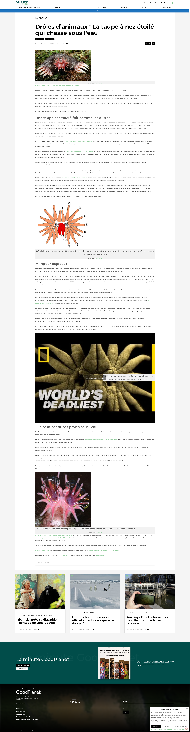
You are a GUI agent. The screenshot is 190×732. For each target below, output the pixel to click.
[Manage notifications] (186, 729)
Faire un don (167, 2)
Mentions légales (126, 730)
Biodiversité (59, 7)
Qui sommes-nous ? (22, 706)
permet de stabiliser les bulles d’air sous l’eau (57, 538)
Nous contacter (21, 711)
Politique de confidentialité (179, 729)
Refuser (166, 726)
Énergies (124, 7)
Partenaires (19, 708)
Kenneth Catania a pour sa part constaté (80, 151)
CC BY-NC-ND (99, 83)
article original (99, 555)
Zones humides (49, 39)
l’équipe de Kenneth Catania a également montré (101, 439)
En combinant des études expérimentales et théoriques (53, 535)
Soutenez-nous (20, 714)
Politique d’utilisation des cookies (161, 729)
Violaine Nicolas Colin (42, 85)
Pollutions (102, 7)
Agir (19, 613)
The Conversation (63, 555)
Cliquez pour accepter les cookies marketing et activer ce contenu (95, 377)
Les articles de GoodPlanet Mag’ (29, 7)
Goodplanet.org (23, 665)
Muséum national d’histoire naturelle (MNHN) (65, 85)
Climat (81, 7)
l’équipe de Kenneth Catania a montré (74, 177)
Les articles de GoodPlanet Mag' (36, 615)
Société (144, 7)
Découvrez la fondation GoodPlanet (27, 719)
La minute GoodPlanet (23, 717)
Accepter (156, 726)
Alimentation (167, 7)
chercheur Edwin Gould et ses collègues (79, 141)
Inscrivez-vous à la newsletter (150, 2)
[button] (187, 709)
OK (126, 712)
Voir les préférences (180, 726)
